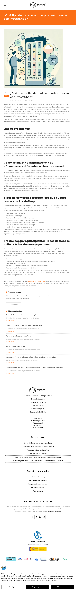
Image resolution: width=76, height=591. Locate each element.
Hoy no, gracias (37, 587)
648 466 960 (41, 412)
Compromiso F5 (38, 425)
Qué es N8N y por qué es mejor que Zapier (21, 315)
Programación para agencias (38, 484)
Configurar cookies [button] (38, 427)
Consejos (30, 100)
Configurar (13, 587)
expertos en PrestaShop (36, 281)
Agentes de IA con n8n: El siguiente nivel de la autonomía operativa (31, 357)
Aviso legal (38, 418)
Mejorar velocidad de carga (38, 480)
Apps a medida (38, 491)
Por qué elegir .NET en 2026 (16, 346)
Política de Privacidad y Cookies (46, 580)
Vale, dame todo (62, 587)
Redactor (18, 100)
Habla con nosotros (54, 511)
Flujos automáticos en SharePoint (18, 336)
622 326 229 (41, 409)
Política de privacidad (38, 421)
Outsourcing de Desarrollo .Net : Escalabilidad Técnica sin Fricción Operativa (34, 368)
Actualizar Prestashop (38, 477)
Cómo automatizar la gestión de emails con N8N (24, 325)
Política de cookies (38, 423)
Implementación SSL (38, 487)
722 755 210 (40, 405)
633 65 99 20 (41, 402)
